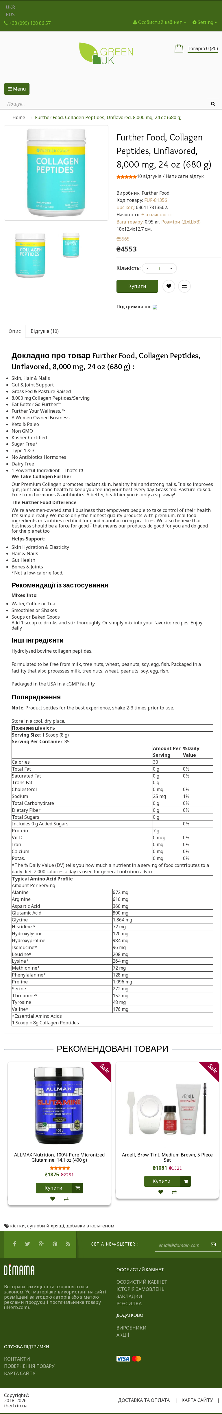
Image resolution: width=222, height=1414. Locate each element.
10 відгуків (149, 176)
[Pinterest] (56, 1244)
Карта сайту (20, 1373)
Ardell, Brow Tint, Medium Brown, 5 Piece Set (167, 1157)
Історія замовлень (140, 1289)
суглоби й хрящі (45, 1226)
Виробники (131, 1328)
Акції (122, 1335)
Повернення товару (29, 1366)
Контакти (17, 1359)
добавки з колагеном (90, 1226)
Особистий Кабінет (141, 1282)
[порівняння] (66, 1199)
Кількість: (128, 268)
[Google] (42, 1244)
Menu (19, 89)
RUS (10, 14)
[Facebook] (15, 1244)
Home (18, 117)
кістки (17, 1226)
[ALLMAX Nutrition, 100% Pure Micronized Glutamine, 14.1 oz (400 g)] (59, 1106)
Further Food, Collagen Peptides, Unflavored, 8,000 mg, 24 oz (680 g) (108, 117)
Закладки (129, 1296)
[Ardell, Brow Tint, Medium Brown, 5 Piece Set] (167, 1106)
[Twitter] (28, 1244)
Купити (137, 286)
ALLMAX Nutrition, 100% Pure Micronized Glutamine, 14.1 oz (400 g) (59, 1157)
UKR (10, 7)
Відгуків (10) (45, 331)
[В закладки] (53, 1199)
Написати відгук (185, 176)
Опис (15, 331)
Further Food (155, 193)
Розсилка (129, 1303)
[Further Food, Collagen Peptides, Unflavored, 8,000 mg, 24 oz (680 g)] (30, 255)
